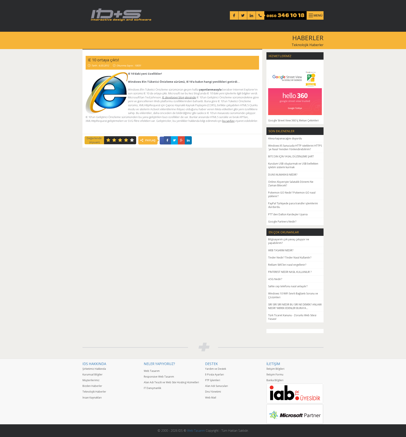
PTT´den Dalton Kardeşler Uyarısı (288, 214)
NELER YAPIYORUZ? (159, 363)
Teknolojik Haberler (308, 45)
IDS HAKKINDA (94, 363)
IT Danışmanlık (152, 388)
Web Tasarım (152, 371)
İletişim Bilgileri (275, 369)
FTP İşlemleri (212, 380)
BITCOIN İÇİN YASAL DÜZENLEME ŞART (291, 156)
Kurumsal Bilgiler (92, 374)
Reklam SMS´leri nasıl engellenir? (287, 265)
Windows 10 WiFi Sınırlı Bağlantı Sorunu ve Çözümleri (293, 295)
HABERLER (308, 37)
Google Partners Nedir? (282, 221)
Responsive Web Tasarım (159, 376)
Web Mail (210, 397)
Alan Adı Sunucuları (216, 386)
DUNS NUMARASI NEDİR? (282, 174)
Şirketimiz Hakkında (94, 369)
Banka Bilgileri (274, 380)
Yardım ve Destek (215, 369)
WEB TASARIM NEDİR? (280, 250)
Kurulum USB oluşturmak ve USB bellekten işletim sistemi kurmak (293, 165)
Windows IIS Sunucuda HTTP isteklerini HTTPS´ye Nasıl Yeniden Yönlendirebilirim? (295, 147)
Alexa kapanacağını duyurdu (285, 138)
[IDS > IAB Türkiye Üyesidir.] (295, 393)
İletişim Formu (274, 374)
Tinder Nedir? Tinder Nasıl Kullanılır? (289, 257)
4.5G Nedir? (275, 279)
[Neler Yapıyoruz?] (172, 367)
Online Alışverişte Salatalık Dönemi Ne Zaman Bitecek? (290, 183)
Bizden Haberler (92, 386)
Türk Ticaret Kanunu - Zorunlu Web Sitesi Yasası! (292, 317)
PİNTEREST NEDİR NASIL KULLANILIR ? (289, 272)
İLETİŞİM (273, 363)
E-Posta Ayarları (214, 374)
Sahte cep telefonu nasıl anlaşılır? (287, 286)
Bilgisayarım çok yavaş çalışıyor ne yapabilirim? (288, 241)
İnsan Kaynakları (92, 397)
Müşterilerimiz (90, 380)
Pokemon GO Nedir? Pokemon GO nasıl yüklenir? (291, 194)
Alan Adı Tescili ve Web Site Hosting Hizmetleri (171, 382)
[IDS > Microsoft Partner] (295, 414)
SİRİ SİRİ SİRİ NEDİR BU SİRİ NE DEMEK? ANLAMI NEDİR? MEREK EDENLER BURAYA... (295, 306)
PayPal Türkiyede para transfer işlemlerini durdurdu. (293, 205)
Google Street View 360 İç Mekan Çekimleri (293, 120)
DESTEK (211, 363)
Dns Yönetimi (213, 391)
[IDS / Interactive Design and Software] (121, 14)
